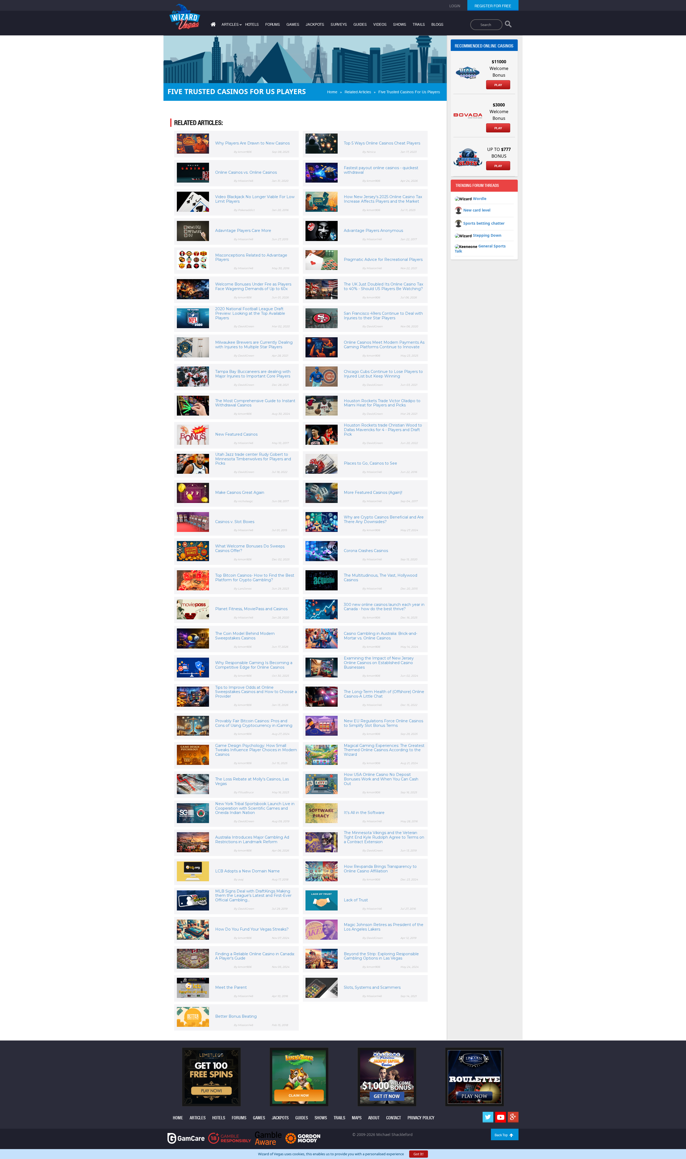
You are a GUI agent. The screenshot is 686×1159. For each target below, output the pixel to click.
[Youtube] (500, 1117)
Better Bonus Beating (236, 1016)
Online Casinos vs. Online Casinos (246, 172)
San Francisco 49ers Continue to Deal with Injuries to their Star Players (383, 315)
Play (498, 85)
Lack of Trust (356, 900)
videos (380, 25)
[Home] (212, 25)
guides (360, 25)
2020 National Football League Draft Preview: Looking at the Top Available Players (250, 313)
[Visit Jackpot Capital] (387, 1076)
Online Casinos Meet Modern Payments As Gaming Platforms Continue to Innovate (384, 344)
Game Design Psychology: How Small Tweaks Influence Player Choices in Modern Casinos (256, 750)
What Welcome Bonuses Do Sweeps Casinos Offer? (250, 548)
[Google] (513, 1117)
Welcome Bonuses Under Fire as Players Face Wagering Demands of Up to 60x (253, 286)
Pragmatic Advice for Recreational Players (383, 259)
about (373, 1117)
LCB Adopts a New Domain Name (247, 871)
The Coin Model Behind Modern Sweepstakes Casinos (245, 635)
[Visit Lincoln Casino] (474, 1076)
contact (393, 1117)
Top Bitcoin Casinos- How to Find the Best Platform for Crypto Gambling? (254, 577)
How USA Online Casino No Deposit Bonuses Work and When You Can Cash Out (381, 779)
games (292, 25)
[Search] (508, 25)
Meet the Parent (231, 987)
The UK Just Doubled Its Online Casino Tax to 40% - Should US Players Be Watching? (383, 286)
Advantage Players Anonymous (373, 230)
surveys (339, 25)
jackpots (315, 25)
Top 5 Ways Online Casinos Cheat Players (382, 143)
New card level (476, 210)
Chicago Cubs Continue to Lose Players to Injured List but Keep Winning (383, 374)
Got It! (418, 1153)
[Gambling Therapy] (302, 1137)
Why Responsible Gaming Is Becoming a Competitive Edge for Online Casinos (253, 665)
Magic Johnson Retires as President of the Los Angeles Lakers (383, 927)
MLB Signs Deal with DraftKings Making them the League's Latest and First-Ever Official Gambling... (253, 896)
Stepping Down (487, 235)
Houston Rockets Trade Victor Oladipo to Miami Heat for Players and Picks (382, 403)
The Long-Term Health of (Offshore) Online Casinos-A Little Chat (384, 694)
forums (272, 25)
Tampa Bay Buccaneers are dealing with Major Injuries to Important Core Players (252, 374)
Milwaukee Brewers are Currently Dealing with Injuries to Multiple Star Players (254, 344)
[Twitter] (488, 1117)
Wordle (479, 198)
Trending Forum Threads (477, 185)
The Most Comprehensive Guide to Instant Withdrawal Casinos (255, 403)
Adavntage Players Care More (243, 230)
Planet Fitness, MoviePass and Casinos (251, 608)
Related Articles (358, 92)
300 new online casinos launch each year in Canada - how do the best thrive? (384, 607)
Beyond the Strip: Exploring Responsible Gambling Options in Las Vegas (381, 956)
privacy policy (421, 1117)
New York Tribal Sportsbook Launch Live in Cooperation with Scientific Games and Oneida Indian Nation (254, 808)
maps (356, 1117)
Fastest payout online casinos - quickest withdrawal (381, 170)
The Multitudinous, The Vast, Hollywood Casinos (380, 577)
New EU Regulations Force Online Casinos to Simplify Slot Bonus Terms (383, 723)
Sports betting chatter (484, 223)
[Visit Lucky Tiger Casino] (299, 1076)
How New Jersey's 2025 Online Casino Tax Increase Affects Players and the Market (383, 199)
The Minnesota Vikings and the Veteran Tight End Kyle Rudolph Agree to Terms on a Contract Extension (384, 837)
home (178, 1117)
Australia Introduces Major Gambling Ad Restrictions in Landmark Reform (252, 839)
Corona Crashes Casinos (366, 550)
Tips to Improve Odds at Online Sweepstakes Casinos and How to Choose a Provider (256, 692)
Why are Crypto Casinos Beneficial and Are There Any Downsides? (384, 519)
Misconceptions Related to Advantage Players (251, 257)
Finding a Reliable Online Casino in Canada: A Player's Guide (255, 956)
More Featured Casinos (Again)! (373, 492)
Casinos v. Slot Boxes (234, 521)
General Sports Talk (480, 248)
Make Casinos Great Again (239, 492)
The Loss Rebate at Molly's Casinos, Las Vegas (252, 781)
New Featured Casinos (236, 434)
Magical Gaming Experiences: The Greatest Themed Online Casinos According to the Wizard (384, 750)
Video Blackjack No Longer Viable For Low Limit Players (254, 199)
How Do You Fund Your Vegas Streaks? (252, 929)
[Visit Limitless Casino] (211, 1076)
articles (198, 1117)
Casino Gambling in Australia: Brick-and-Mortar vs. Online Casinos (380, 635)
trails (419, 25)
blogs (437, 25)
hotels (252, 25)
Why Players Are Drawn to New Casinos (252, 143)
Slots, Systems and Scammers (372, 987)
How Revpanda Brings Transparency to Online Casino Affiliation (380, 868)
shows (399, 25)
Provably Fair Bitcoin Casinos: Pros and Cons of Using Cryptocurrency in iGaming (253, 723)
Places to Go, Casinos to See (370, 463)
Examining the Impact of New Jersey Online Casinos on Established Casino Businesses (379, 663)
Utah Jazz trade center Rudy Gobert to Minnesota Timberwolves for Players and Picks (253, 459)
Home (332, 92)
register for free (493, 6)
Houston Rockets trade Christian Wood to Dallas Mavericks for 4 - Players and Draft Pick (383, 430)
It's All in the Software (364, 812)
